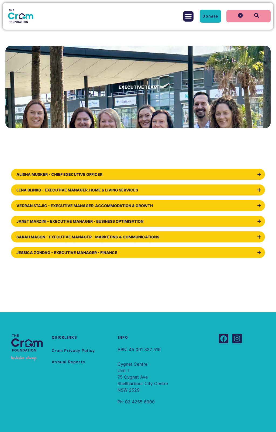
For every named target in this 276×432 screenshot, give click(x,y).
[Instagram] (237, 338)
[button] (188, 16)
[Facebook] (223, 338)
